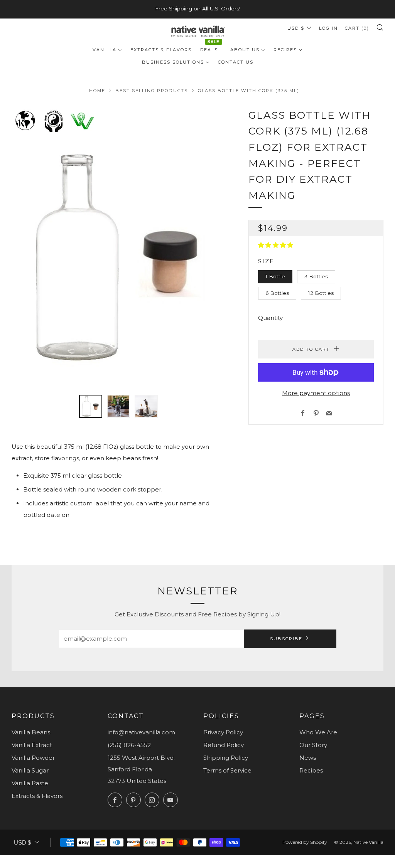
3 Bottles (316, 276)
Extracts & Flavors (37, 795)
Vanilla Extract (32, 745)
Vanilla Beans (31, 732)
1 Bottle (275, 276)
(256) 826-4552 (129, 745)
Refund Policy (223, 745)
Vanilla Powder (33, 757)
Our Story (313, 745)
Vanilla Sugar (30, 770)
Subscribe (286, 638)
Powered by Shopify (304, 842)
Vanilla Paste (30, 783)
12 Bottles (321, 293)
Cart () (357, 28)
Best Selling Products (151, 90)
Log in (328, 28)
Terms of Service (227, 770)
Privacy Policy (223, 732)
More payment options (316, 393)
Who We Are (318, 732)
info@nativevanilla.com (141, 732)
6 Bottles (277, 293)
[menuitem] (107, 49)
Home (97, 90)
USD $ (295, 28)
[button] (276, 245)
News (307, 757)
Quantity (270, 317)
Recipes (311, 770)
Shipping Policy (225, 757)
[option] (119, 260)
